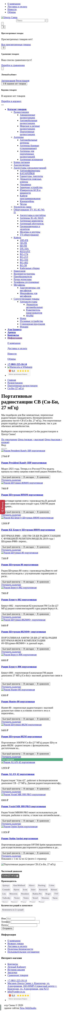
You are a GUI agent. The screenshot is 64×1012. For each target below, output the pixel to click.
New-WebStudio (28, 1008)
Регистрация (22, 80)
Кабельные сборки (30, 268)
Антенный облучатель (32, 223)
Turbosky (6, 898)
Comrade (6, 889)
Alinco (31, 885)
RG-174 (24, 254)
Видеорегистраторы (24, 273)
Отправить (7, 928)
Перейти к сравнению (13, 65)
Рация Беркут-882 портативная (19, 599)
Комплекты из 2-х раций (12, 910)
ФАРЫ (29, 315)
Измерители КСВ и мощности (30, 191)
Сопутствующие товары (26, 299)
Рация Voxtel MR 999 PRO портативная (23, 806)
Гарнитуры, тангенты (31, 176)
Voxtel (35, 898)
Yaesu (55, 898)
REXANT (25, 251)
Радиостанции (21, 112)
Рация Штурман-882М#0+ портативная (23, 631)
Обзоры (11, 12)
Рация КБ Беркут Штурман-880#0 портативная (28, 529)
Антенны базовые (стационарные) (29, 147)
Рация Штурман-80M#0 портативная (22, 494)
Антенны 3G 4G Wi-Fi (31, 218)
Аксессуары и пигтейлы (33, 215)
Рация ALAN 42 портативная (17, 774)
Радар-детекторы (23, 279)
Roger (48, 894)
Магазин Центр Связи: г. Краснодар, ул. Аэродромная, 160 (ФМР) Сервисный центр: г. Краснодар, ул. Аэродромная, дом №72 (32, 986)
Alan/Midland (19, 885)
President (25, 894)
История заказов (16, 969)
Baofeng (41, 885)
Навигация (19, 271)
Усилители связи (22, 207)
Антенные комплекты (31, 220)
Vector (17, 898)
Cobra (51, 885)
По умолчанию (9, 439)
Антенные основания (31, 159)
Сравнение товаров (17, 975)
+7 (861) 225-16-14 (17, 980)
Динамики (25, 184)
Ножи (23, 318)
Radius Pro (37, 894)
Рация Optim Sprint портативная (19, 838)
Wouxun (45, 898)
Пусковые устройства (31, 321)
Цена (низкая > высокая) (31, 439)
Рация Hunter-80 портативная (18, 701)
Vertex (26, 898)
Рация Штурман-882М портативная (21, 736)
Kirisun (54, 889)
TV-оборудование (29, 234)
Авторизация (8, 80)
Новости (12, 9)
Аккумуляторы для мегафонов (30, 289)
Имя (3, 918)
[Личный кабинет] (2, 68)
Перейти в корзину (11, 101)
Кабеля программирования (30, 197)
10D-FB (24, 240)
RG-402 (24, 262)
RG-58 (23, 265)
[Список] (2, 448)
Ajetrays (5, 885)
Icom (25, 889)
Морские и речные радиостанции (30, 127)
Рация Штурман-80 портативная (19, 564)
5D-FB (23, 243)
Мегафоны (19, 285)
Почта (4, 925)
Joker (33, 889)
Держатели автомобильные (34, 306)
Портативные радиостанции (27, 133)
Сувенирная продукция (32, 324)
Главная (11, 380)
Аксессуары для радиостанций (30, 167)
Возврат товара (15, 943)
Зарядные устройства (31, 187)
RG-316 (24, 259)
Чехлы (23, 204)
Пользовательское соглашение (23, 952)
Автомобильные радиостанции (28, 122)
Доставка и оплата (17, 6)
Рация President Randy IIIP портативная (24, 462)
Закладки (12, 972)
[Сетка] (5, 448)
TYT (56, 894)
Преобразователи (23, 276)
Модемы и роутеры (30, 232)
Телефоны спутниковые (26, 282)
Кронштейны (27, 201)
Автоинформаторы (30, 170)
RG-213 (24, 257)
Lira (4, 894)
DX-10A (24, 248)
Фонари (24, 326)
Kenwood (43, 889)
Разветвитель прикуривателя (34, 311)
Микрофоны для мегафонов (28, 294)
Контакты (12, 964)
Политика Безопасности (20, 949)
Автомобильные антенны (28, 141)
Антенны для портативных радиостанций (27, 154)
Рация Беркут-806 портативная (19, 666)
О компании (14, 3)
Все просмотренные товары (16, 44)
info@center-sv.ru (16, 991)
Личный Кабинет (16, 967)
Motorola (13, 894)
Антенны (19, 137)
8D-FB (23, 246)
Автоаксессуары (28, 301)
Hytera (16, 889)
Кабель (17, 237)
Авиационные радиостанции (27, 116)
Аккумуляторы (22, 165)
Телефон (5, 921)
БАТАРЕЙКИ (27, 173)
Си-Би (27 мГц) (15, 388)
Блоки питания (22, 162)
